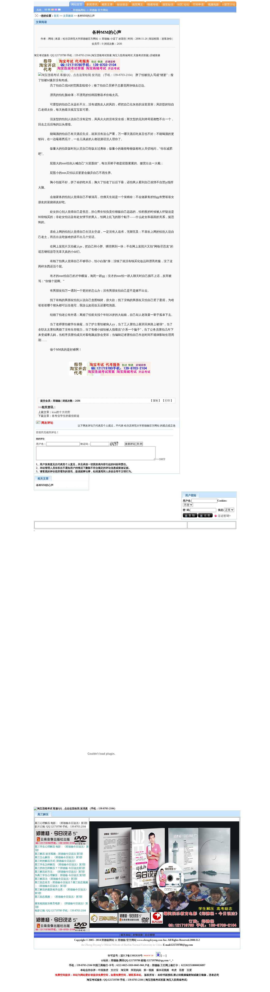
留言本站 (126, 935)
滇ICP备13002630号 (131, 955)
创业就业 (122, 4)
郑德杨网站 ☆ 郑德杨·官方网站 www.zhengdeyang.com (131, 940)
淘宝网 (125, 970)
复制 (155, 400)
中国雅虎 (103, 970)
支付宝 (115, 970)
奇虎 (174, 970)
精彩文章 (107, 4)
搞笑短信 (167, 4)
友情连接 (138, 935)
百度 (189, 970)
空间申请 (198, 4)
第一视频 (149, 970)
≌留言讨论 (228, 4)
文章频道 (68, 15)
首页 (56, 15)
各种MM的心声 (44, 485)
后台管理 (150, 935)
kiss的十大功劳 (61, 412)
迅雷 (182, 970)
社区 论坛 (183, 4)
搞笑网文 (137, 4)
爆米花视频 (163, 970)
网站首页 (76, 4)
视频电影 (213, 4)
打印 (167, 400)
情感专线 (152, 4)
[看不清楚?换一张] (114, 444)
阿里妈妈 (136, 970)
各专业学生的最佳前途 (65, 415)
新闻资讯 (91, 4)
